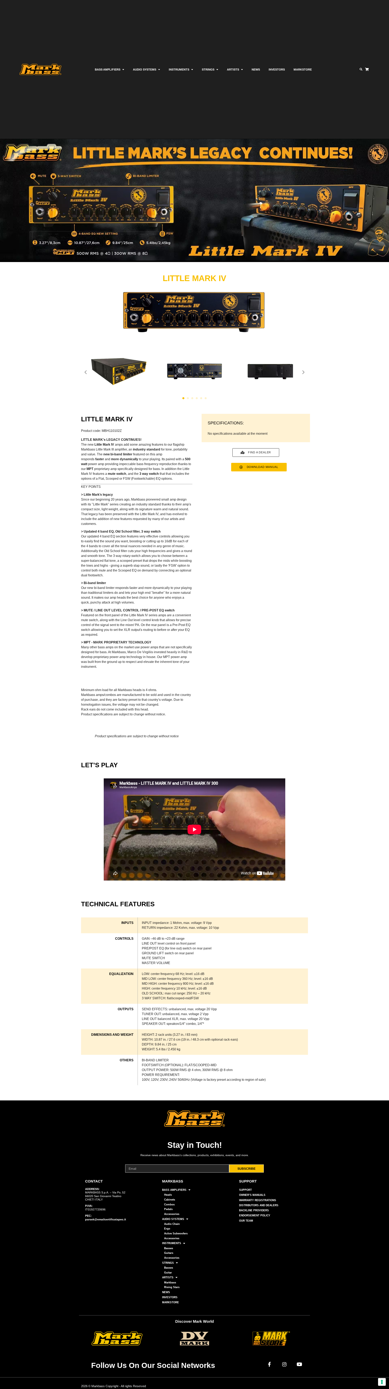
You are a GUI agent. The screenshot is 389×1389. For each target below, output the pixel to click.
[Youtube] (299, 1364)
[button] (360, 69)
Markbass (170, 1282)
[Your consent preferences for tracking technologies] (382, 1382)
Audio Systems (144, 69)
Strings (208, 69)
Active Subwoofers (176, 1233)
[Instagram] (284, 1364)
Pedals (168, 1209)
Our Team (246, 1220)
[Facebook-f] (269, 1364)
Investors (277, 69)
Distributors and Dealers (258, 1205)
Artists (233, 69)
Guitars (168, 1252)
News (256, 69)
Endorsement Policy (254, 1215)
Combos (169, 1204)
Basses (168, 1248)
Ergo (167, 1228)
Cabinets (169, 1199)
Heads (168, 1194)
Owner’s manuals (252, 1194)
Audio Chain (172, 1223)
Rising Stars (172, 1287)
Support (245, 1189)
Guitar (168, 1272)
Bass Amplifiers (107, 69)
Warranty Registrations (257, 1200)
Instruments (179, 69)
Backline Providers (254, 1210)
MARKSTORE (303, 69)
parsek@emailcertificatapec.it (105, 1219)
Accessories (171, 1214)
